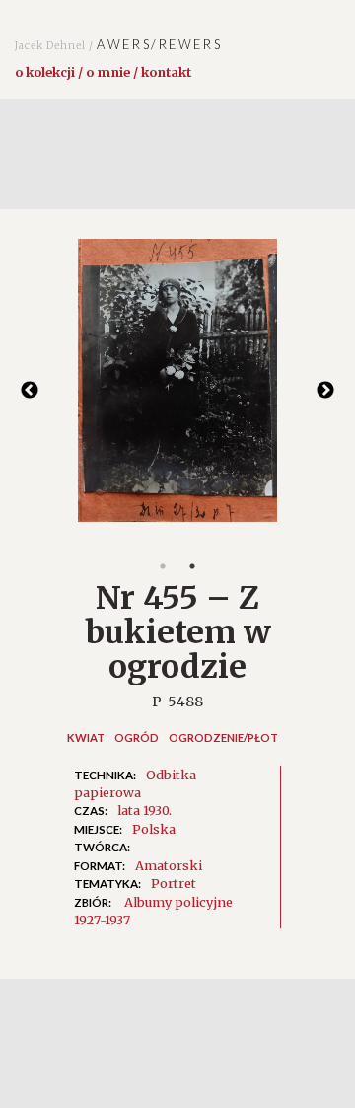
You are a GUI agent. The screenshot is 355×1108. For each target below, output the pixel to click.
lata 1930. (144, 810)
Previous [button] (29, 391)
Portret (173, 883)
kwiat (86, 737)
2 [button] (192, 566)
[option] (177, 390)
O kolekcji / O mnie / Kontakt (103, 72)
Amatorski (168, 865)
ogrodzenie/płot (223, 737)
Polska (154, 829)
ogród (136, 737)
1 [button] (163, 566)
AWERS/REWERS (118, 44)
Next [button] (325, 391)
